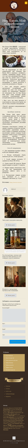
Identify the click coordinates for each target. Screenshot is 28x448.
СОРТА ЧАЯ (8, 391)
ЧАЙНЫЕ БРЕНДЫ (10, 394)
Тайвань (5, 423)
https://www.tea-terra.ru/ (16, 182)
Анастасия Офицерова (8, 408)
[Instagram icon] (14, 443)
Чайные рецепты (9, 365)
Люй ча (23, 416)
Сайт (3, 334)
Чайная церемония (15, 427)
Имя (3, 323)
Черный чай (6, 428)
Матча (5, 417)
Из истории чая (9, 355)
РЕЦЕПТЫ (8, 396)
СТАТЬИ (8, 388)
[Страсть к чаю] (14, 5)
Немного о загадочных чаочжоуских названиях (10, 289)
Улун (13, 423)
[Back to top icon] (14, 437)
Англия (16, 408)
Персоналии (16, 417)
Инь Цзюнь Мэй (17, 31)
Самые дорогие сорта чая (11, 360)
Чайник (22, 426)
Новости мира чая (10, 358)
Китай (22, 31)
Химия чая (18, 423)
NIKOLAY (13, 189)
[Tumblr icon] (15, 443)
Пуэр (6, 422)
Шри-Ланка (13, 428)
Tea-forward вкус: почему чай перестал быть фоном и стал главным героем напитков (11, 256)
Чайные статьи (14, 30)
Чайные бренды (9, 362)
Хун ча (14, 34)
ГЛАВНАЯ (8, 386)
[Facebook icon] (11, 443)
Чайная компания (17, 425)
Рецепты (12, 422)
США (21, 422)
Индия (15, 414)
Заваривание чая (9, 31)
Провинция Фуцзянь (14, 33)
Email (4, 329)
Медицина (10, 417)
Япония (5, 430)
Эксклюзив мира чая (10, 369)
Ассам (11, 409)
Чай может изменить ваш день (12, 220)
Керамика (6, 416)
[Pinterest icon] (12, 443)
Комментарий (6, 307)
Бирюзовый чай (8, 411)
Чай (17, 34)
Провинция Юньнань (9, 420)
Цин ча (5, 425)
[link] (14, 61)
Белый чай (19, 409)
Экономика (18, 428)
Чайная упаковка (6, 426)
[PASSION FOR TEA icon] (17, 443)
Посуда (21, 417)
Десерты (11, 412)
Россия (17, 422)
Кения (18, 414)
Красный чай (6, 33)
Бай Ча (14, 409)
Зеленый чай (7, 414)
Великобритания (16, 411)
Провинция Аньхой (6, 418)
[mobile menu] (26, 3)
